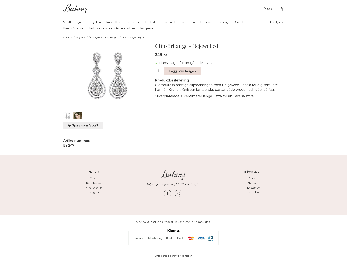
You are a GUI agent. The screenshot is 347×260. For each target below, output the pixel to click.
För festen (151, 22)
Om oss (252, 178)
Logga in (94, 192)
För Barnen (188, 22)
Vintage (225, 22)
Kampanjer (147, 28)
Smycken (95, 22)
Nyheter (253, 183)
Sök (269, 8)
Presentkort (113, 22)
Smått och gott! (73, 22)
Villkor (93, 178)
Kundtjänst (277, 22)
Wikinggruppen (183, 255)
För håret (169, 22)
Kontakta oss (93, 183)
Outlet (239, 22)
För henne (133, 22)
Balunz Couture (73, 28)
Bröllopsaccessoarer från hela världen (111, 28)
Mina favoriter (94, 187)
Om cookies (252, 192)
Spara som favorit (84, 125)
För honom (207, 22)
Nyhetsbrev (253, 187)
